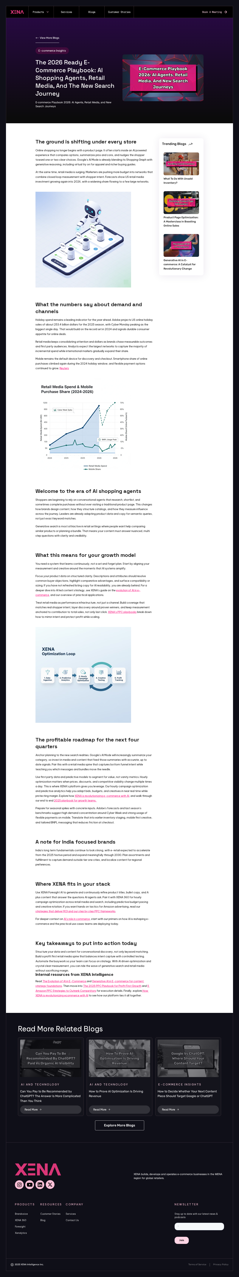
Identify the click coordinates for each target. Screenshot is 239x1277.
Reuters (64, 368)
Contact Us (72, 1220)
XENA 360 (20, 1220)
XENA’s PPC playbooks (122, 612)
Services (71, 1213)
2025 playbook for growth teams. (75, 800)
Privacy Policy (221, 1264)
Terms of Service (197, 1264)
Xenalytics (21, 1233)
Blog (42, 1220)
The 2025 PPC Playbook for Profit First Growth (112, 986)
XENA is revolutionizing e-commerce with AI (102, 796)
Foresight (20, 1226)
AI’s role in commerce (77, 919)
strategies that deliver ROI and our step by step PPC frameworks (75, 911)
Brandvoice (21, 1213)
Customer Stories (50, 1213)
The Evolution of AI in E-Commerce (64, 981)
